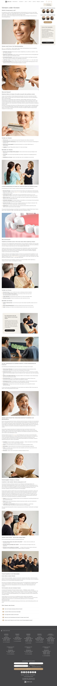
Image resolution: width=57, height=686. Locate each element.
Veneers (4, 48)
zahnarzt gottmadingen (50, 634)
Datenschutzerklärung (39, 665)
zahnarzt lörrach (17, 634)
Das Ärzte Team (48, 22)
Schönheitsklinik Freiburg (46, 647)
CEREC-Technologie (15, 256)
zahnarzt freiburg (28, 634)
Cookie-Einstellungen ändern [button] (28, 676)
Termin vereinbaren (10, 330)
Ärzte (26, 1)
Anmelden (48, 42)
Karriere (34, 1)
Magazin (38, 1)
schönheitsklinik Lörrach (28, 647)
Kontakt (42, 1)
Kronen (30, 59)
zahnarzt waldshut (6, 634)
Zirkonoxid (15, 434)
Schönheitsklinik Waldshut (10, 647)
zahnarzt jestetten (39, 634)
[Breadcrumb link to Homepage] (1, 630)
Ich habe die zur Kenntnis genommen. (36, 666)
